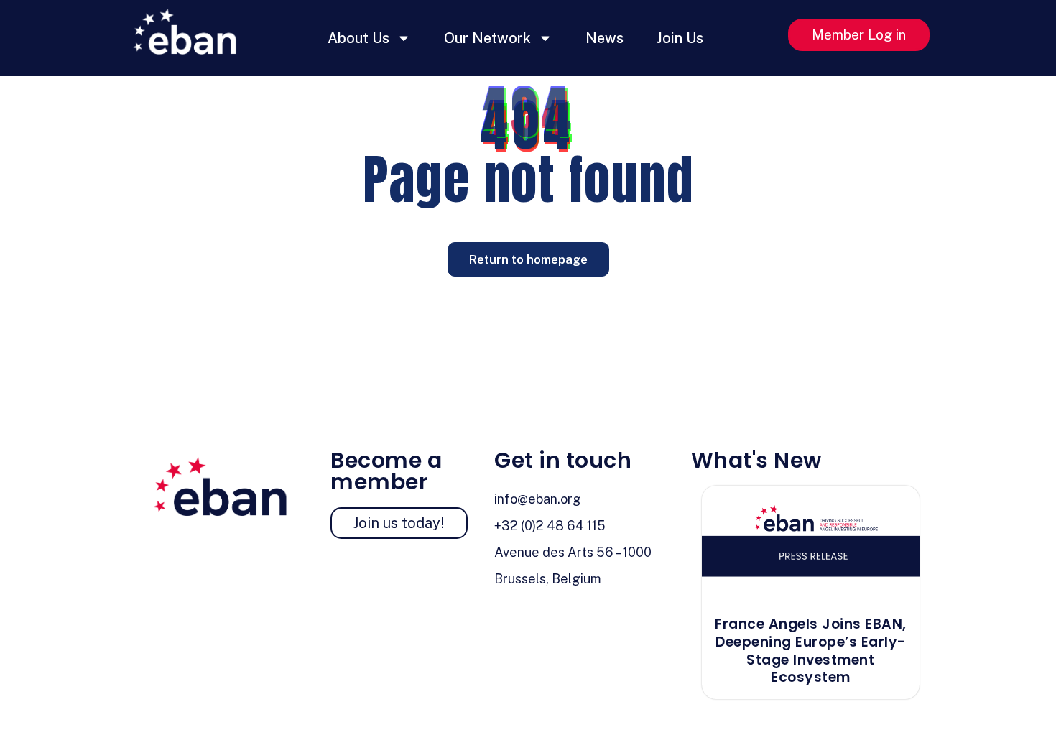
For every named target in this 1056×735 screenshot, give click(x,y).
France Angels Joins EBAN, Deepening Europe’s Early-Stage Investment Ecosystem (811, 650)
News (604, 38)
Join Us (680, 38)
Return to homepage (528, 259)
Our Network (487, 38)
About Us (358, 38)
